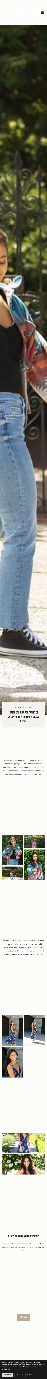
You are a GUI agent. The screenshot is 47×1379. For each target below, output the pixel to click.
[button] (42, 12)
